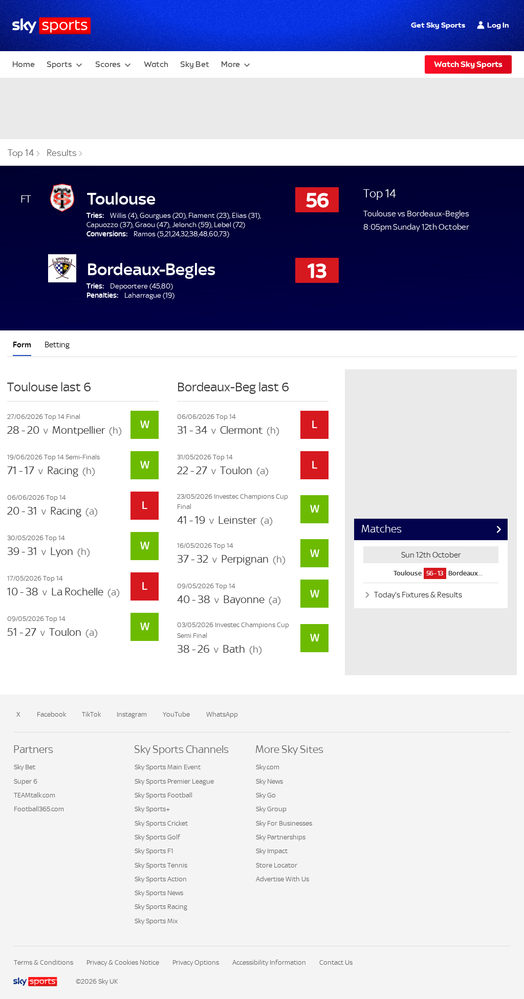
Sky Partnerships (280, 837)
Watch (156, 64)
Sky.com (267, 767)
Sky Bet (194, 64)
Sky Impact (272, 851)
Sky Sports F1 (154, 851)
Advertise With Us (282, 879)
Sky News (269, 781)
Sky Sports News (159, 893)
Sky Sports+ (152, 809)
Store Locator (276, 865)
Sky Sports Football (163, 795)
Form (22, 344)
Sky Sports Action (161, 879)
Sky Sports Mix (156, 921)
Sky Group (271, 809)
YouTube (176, 714)
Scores (108, 64)
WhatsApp (222, 714)
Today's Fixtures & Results (417, 594)
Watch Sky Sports (468, 64)
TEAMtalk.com (34, 795)
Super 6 (25, 781)
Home (23, 64)
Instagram (132, 714)
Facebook (51, 714)
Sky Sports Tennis (161, 865)
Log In (498, 25)
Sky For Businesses (284, 823)
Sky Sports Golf (157, 837)
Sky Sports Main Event (168, 767)
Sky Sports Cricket (161, 823)
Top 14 (21, 153)
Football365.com (39, 809)
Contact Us (336, 962)
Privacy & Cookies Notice (122, 962)
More (230, 64)
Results (62, 153)
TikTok (91, 714)
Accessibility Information (269, 962)
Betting (57, 344)
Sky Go (266, 795)
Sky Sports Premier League (174, 781)
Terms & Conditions (43, 962)
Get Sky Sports (438, 25)
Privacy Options (195, 962)
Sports (59, 64)
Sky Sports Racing (161, 907)
